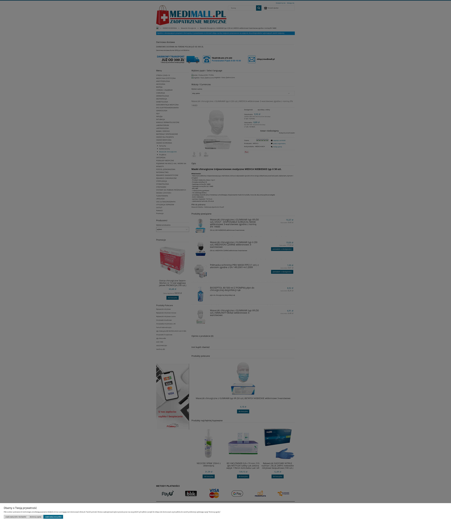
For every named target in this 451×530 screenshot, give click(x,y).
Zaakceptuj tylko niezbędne (15, 517)
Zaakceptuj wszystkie (53, 517)
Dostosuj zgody (35, 517)
